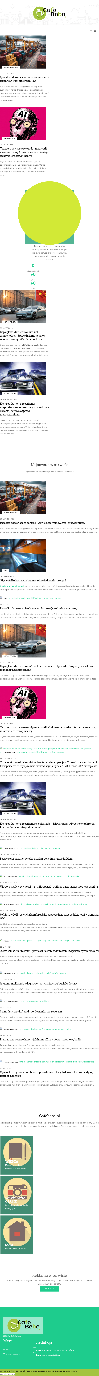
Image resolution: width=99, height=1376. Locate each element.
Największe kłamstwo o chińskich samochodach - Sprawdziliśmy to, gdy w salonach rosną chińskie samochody (22, 335)
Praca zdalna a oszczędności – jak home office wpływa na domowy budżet (41, 1039)
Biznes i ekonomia (11, 67)
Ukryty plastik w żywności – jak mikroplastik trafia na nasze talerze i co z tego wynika (49, 886)
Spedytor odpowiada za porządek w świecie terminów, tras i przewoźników (42, 522)
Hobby (6, 941)
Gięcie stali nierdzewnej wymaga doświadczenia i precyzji (33, 580)
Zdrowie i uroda (11, 877)
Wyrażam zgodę (7, 1374)
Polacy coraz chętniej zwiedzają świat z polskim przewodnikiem (36, 858)
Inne (5, 570)
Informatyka (9, 139)
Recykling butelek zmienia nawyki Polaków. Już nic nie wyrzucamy (38, 608)
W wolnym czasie (11, 905)
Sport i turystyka (12, 849)
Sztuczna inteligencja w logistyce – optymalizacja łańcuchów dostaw (38, 983)
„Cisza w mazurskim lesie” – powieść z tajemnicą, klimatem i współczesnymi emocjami (49, 950)
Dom (16, 1246)
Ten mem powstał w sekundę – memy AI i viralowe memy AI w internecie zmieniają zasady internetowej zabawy (24, 152)
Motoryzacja (10, 322)
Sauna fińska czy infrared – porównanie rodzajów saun (31, 1011)
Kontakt (49, 1289)
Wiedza (15, 1165)
